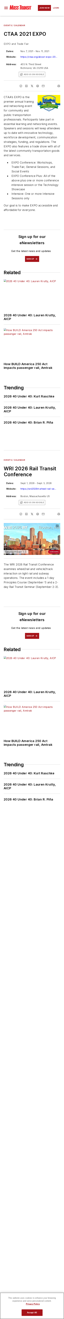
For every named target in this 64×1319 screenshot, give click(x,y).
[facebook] (20, 86)
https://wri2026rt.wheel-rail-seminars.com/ (39, 488)
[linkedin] (26, 86)
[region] (32, 1306)
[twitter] (32, 86)
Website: (11, 56)
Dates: (10, 51)
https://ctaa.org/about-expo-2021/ (39, 56)
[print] (58, 86)
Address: (11, 64)
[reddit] (37, 86)
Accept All (32, 1312)
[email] (43, 86)
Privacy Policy (33, 1304)
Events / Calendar (14, 25)
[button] (6, 8)
